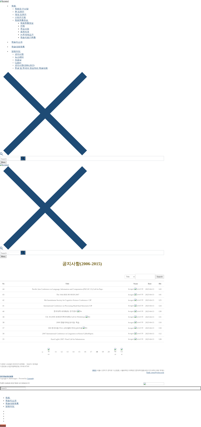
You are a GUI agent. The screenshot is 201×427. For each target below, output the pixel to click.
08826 (94, 370)
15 (79, 352)
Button (3, 426)
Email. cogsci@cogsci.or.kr (155, 373)
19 (103, 352)
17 (91, 352)
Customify (30, 379)
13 (68, 352)
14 (73, 352)
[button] (131, 289)
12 (62, 352)
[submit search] (23, 158)
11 (56, 352)
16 (85, 352)
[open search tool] (43, 154)
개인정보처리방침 (6, 376)
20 (109, 352)
